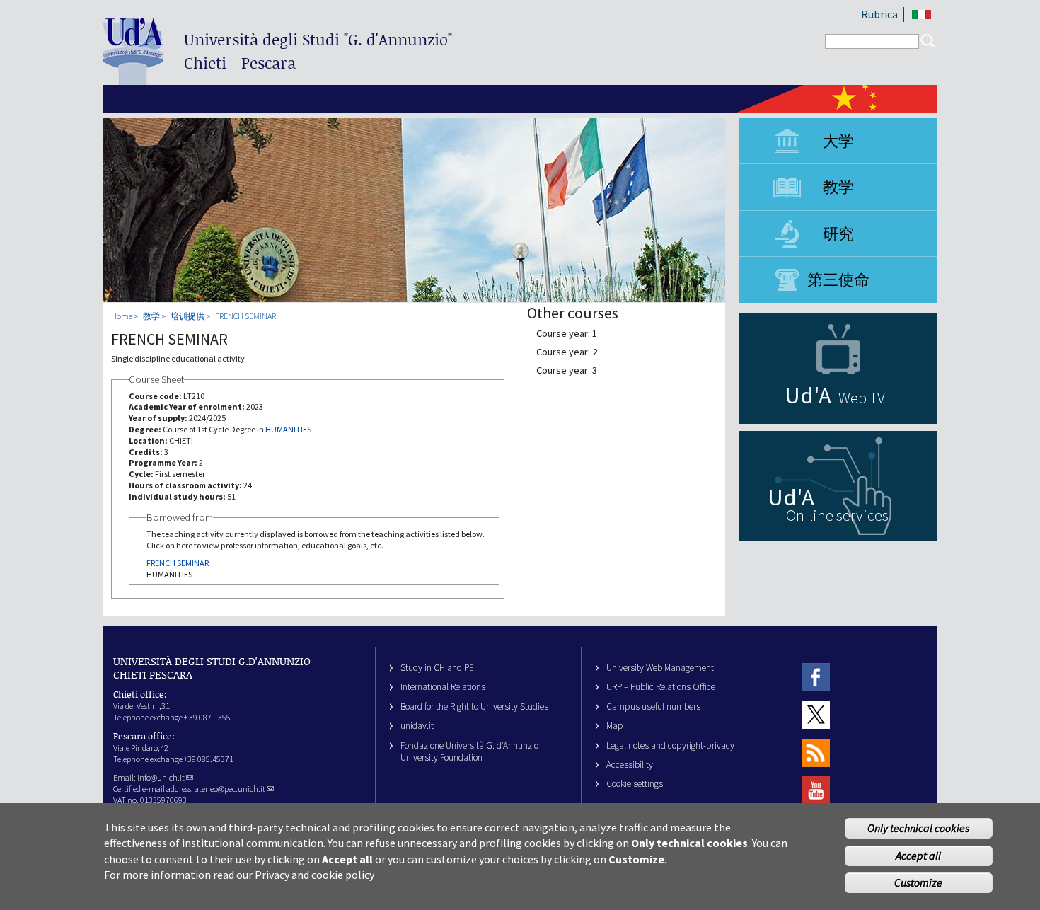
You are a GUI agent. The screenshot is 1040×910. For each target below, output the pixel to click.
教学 (838, 187)
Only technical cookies (918, 828)
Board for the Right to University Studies (474, 707)
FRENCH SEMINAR (245, 316)
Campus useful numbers (653, 707)
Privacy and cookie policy (314, 875)
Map (614, 726)
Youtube (816, 790)
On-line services (837, 515)
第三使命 (838, 279)
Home (121, 316)
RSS (816, 752)
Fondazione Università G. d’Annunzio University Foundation (469, 751)
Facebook (816, 677)
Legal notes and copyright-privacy (670, 745)
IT (921, 14)
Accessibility (629, 765)
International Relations (442, 687)
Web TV (861, 398)
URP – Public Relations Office (660, 687)
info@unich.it (161, 777)
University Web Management (660, 668)
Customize (918, 883)
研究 (838, 233)
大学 (838, 141)
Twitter (816, 714)
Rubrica (879, 14)
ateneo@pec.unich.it (230, 788)
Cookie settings (634, 784)
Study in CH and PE (437, 668)
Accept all (918, 855)
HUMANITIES (288, 429)
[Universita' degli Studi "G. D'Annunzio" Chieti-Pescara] (133, 79)
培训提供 (187, 316)
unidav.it (417, 726)
